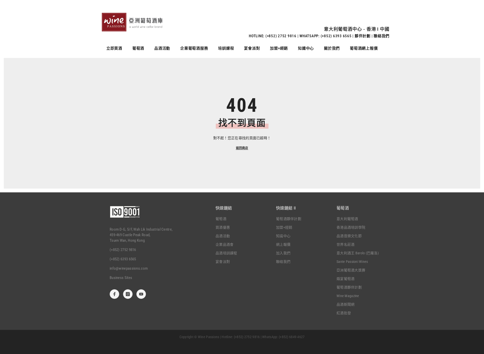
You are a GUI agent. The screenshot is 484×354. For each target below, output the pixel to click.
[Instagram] (128, 294)
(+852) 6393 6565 (336, 36)
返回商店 (242, 148)
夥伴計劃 (363, 36)
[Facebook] (114, 294)
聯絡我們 (381, 36)
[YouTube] (141, 294)
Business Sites (121, 277)
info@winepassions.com (129, 268)
